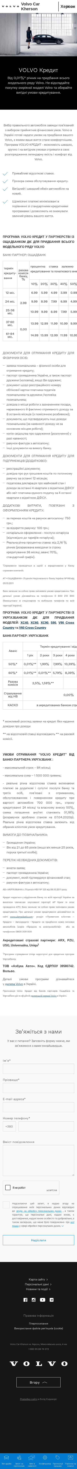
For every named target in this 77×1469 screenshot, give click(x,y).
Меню (70, 6)
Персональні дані (37, 1284)
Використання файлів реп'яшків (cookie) (38, 1328)
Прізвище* (11, 1080)
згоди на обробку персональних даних (39, 1210)
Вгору (35, 1382)
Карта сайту (37, 1279)
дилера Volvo (14, 984)
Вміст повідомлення (19, 1142)
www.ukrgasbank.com (21, 916)
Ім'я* (7, 1060)
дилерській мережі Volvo (44, 995)
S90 (53, 622)
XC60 (34, 622)
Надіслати (38, 1240)
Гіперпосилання (38, 1323)
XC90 (44, 622)
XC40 (24, 622)
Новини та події (37, 1289)
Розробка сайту (28, 1399)
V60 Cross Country (32, 627)
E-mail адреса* (14, 1099)
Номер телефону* (16, 1118)
